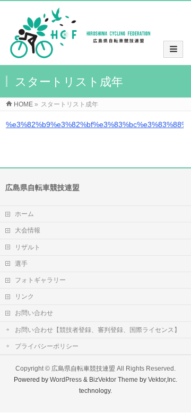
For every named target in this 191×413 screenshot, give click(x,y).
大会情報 (27, 230)
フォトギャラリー (40, 280)
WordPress (66, 379)
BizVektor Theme (113, 379)
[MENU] (173, 49)
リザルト (27, 247)
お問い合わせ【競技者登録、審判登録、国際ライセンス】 (97, 330)
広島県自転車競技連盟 (83, 368)
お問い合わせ (34, 313)
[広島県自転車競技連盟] (80, 54)
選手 (21, 263)
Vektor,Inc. (162, 379)
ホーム (24, 214)
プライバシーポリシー (47, 346)
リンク (24, 296)
